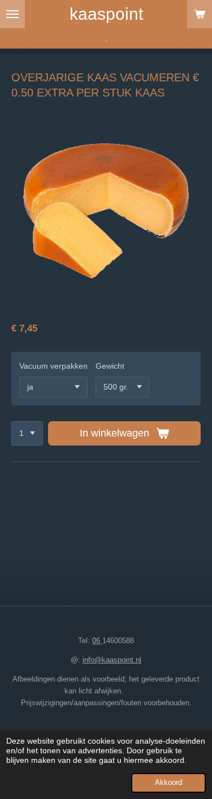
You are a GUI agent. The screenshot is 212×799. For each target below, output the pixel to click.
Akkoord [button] (168, 783)
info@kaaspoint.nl (112, 660)
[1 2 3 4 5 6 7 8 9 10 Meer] (27, 433)
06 (97, 640)
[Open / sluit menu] (12, 14)
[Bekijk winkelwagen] (199, 14)
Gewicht (110, 365)
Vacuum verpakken (53, 365)
